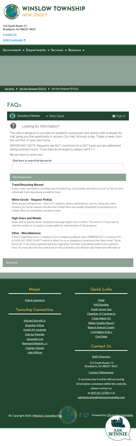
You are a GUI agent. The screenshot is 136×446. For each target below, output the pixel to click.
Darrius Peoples (34, 334)
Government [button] (12, 50)
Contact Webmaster (101, 372)
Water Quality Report (101, 322)
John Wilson (34, 352)
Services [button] (57, 50)
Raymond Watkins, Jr (34, 343)
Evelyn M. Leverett (34, 329)
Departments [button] (36, 50)
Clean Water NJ (101, 318)
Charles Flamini (35, 348)
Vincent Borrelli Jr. (35, 320)
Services (9, 88)
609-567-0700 (100, 392)
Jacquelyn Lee (34, 339)
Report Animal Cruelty (101, 327)
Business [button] (74, 50)
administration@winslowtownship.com (101, 397)
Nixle (101, 300)
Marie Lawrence (35, 300)
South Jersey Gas (101, 309)
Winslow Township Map (47, 415)
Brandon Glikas (34, 325)
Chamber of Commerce (101, 313)
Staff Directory (101, 356)
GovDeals (101, 336)
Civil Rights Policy (101, 332)
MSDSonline (101, 304)
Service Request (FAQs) (32, 88)
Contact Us (10, 34)
